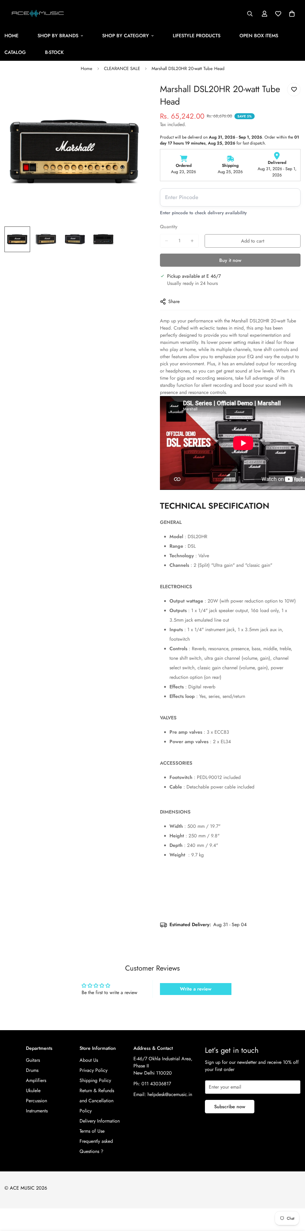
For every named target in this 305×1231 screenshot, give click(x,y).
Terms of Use (92, 1131)
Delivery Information (100, 1120)
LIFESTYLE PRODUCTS (196, 35)
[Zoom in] (132, 94)
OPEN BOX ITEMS (258, 35)
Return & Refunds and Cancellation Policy (97, 1100)
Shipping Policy (95, 1080)
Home (86, 68)
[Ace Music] (37, 13)
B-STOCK (54, 52)
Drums (32, 1070)
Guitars (33, 1060)
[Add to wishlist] (294, 89)
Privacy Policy (94, 1070)
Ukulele (33, 1090)
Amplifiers (36, 1080)
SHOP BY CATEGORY (125, 35)
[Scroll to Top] (293, 1198)
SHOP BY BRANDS (58, 35)
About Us (89, 1060)
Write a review (195, 988)
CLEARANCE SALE (122, 68)
